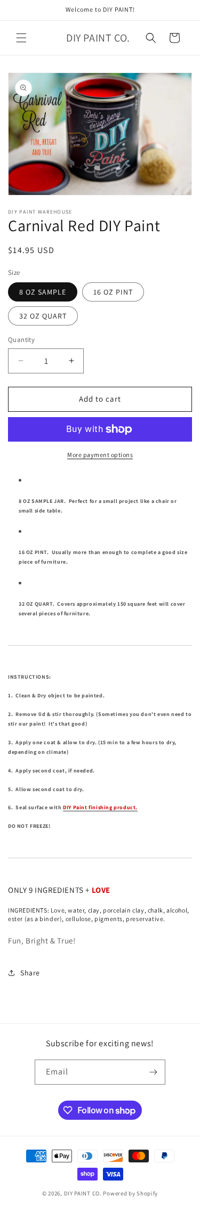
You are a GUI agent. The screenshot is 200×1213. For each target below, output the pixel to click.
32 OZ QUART (43, 316)
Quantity (21, 339)
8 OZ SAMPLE (42, 292)
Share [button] (30, 973)
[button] (21, 38)
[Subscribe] (153, 1072)
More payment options (100, 455)
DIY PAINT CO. (83, 1193)
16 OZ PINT (113, 292)
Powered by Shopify (130, 1193)
